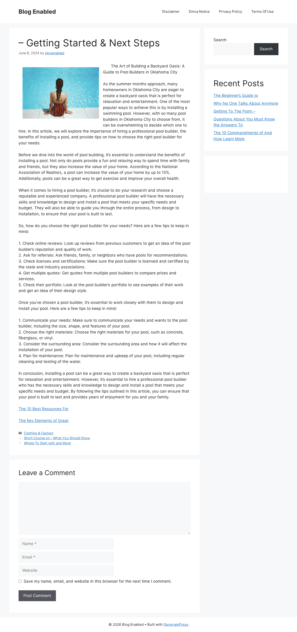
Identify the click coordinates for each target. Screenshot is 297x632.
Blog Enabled (37, 11)
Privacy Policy (230, 11)
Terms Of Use (262, 11)
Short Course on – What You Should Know (57, 438)
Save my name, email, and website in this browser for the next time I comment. (98, 581)
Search (219, 40)
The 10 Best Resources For (43, 409)
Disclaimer (171, 11)
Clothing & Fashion (38, 433)
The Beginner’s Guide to (235, 95)
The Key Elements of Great (43, 420)
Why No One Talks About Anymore (245, 103)
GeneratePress (176, 624)
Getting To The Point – (234, 111)
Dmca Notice (199, 11)
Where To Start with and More (47, 443)
